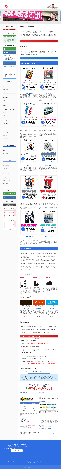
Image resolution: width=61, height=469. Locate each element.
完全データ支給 (26, 308)
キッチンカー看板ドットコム (30, 462)
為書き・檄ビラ (29, 165)
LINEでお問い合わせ (10, 48)
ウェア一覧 (15, 2)
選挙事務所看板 (48, 93)
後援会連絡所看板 (29, 93)
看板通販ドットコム (50, 461)
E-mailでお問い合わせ (10, 52)
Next (58, 16)
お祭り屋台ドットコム (40, 461)
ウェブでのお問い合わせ (39, 371)
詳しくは (26, 316)
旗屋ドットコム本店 (11, 461)
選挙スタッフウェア (48, 236)
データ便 (10, 63)
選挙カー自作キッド (48, 165)
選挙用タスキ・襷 (29, 236)
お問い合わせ (16, 450)
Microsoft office (39, 308)
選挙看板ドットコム (20, 461)
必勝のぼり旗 (29, 128)
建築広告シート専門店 (30, 461)
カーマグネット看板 (48, 128)
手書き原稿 (52, 308)
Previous (3, 16)
